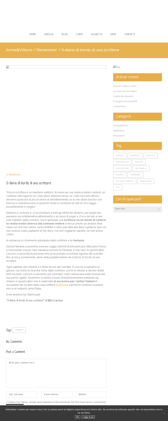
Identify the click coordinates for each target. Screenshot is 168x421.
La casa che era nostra (125, 91)
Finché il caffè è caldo (124, 86)
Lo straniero (119, 106)
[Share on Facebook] (8, 319)
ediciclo (150, 155)
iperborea (19, 330)
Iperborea (62, 284)
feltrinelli (141, 168)
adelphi (120, 155)
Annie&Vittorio (19, 50)
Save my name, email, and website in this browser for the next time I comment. (57, 402)
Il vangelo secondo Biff (125, 101)
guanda (120, 175)
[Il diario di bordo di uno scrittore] (56, 115)
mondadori (145, 181)
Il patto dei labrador (123, 96)
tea (118, 187)
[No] (164, 413)
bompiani (135, 155)
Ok (77, 417)
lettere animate (125, 181)
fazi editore (122, 168)
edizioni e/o (122, 162)
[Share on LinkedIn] (13, 319)
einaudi (139, 162)
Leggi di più (88, 417)
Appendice (119, 130)
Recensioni (47, 50)
